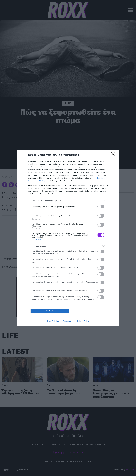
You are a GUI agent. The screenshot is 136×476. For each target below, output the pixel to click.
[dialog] (68, 238)
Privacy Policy (83, 321)
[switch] (100, 206)
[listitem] (68, 200)
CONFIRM (50, 311)
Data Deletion (53, 321)
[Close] (113, 155)
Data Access (68, 321)
